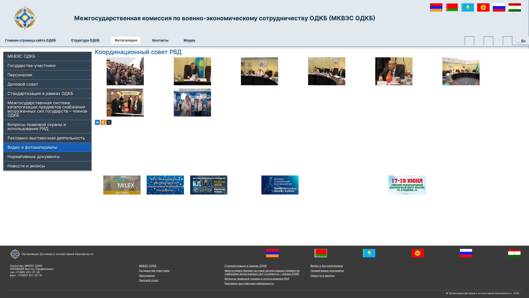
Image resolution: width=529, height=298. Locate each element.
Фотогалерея (126, 40)
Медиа (189, 40)
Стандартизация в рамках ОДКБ (40, 93)
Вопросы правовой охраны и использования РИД (36, 126)
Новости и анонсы (26, 165)
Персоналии (19, 74)
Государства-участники (31, 65)
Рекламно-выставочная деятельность (46, 138)
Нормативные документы (33, 156)
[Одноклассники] (103, 122)
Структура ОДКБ (85, 40)
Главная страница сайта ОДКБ (30, 40)
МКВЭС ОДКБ (21, 56)
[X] (108, 122)
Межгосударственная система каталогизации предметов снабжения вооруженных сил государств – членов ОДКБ (47, 109)
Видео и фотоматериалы (32, 147)
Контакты (160, 40)
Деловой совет (22, 84)
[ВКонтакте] (97, 122)
